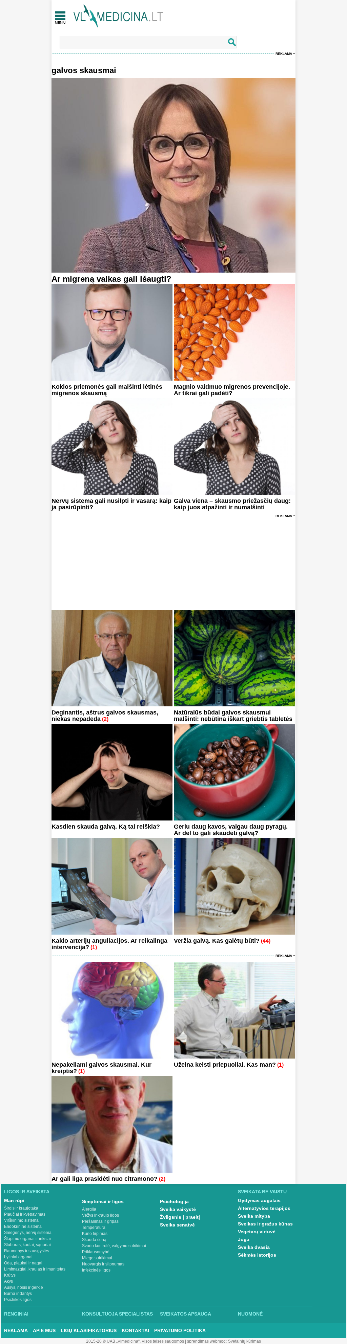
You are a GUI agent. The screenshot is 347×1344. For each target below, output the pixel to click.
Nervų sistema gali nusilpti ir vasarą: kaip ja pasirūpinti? (111, 504)
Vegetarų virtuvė (256, 1231)
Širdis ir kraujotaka (21, 1208)
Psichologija (174, 1201)
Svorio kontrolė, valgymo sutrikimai (114, 1245)
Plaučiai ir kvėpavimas (24, 1214)
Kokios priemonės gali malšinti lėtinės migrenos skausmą (107, 390)
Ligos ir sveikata (26, 1191)
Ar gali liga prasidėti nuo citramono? (105, 1178)
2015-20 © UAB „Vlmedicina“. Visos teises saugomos (135, 1341)
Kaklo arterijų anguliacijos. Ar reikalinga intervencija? (109, 944)
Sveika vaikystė (178, 1209)
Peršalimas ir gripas (100, 1221)
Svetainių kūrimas (244, 1341)
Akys (8, 1281)
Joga (243, 1239)
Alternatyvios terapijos (264, 1208)
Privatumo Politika (180, 1330)
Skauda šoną (94, 1239)
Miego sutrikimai (97, 1258)
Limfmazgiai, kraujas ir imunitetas (34, 1269)
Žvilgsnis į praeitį (180, 1217)
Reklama (283, 54)
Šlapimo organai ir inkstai (27, 1238)
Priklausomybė (95, 1252)
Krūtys (10, 1275)
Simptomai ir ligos (103, 1201)
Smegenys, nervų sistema (28, 1232)
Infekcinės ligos (96, 1270)
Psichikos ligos (18, 1299)
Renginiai (16, 1314)
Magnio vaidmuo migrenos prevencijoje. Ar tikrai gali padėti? (232, 390)
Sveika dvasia (254, 1247)
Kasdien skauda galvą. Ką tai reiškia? (106, 826)
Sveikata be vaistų (262, 1191)
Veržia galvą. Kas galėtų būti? (217, 940)
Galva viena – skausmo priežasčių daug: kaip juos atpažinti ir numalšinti (232, 504)
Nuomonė (250, 1314)
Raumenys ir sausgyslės (26, 1251)
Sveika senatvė (177, 1225)
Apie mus (44, 1330)
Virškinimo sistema (21, 1220)
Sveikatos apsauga (185, 1314)
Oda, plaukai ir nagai (23, 1263)
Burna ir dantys (18, 1293)
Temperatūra (93, 1227)
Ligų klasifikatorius (89, 1330)
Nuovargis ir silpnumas (103, 1264)
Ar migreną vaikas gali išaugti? (111, 278)
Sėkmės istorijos (257, 1255)
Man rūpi (14, 1200)
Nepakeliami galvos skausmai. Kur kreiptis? (101, 1067)
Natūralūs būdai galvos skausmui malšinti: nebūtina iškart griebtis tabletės (233, 715)
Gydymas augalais (259, 1200)
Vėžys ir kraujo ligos (100, 1215)
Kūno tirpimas (94, 1233)
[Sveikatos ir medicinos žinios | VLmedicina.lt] (118, 16)
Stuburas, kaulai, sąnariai (27, 1244)
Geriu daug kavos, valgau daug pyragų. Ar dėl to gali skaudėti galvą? (231, 829)
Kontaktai (135, 1330)
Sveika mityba (254, 1216)
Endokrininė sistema (23, 1226)
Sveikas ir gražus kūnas (265, 1223)
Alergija (89, 1209)
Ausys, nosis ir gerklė (23, 1287)
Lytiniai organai (18, 1257)
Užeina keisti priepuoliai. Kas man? (225, 1064)
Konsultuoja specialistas (117, 1314)
